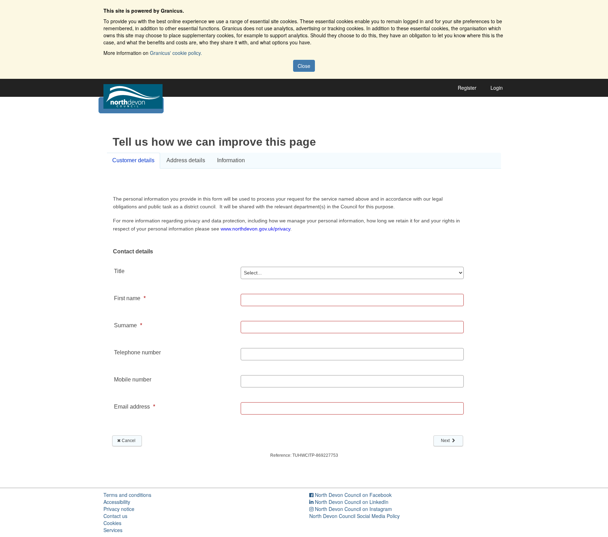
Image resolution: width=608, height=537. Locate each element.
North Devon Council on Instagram (353, 508)
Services (112, 529)
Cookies (112, 522)
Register (467, 87)
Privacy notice (118, 508)
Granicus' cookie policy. (176, 52)
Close (304, 65)
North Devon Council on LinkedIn (351, 501)
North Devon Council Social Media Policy (354, 515)
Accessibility (116, 501)
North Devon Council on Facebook (353, 494)
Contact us (115, 515)
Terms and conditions (127, 494)
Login (496, 87)
